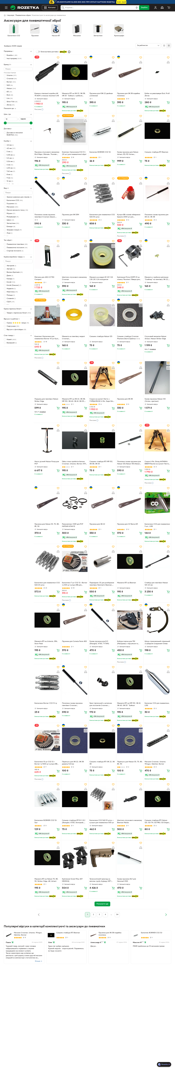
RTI (9, 92)
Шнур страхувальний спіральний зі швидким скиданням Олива (157, 642)
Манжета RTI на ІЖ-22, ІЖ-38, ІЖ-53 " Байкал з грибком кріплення (73, 95)
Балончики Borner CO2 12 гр (46, 703)
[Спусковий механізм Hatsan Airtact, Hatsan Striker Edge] (157, 315)
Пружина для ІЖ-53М (70, 214)
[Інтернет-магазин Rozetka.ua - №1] (24, 7)
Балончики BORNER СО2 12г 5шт (46, 821)
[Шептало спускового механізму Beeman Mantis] (130, 799)
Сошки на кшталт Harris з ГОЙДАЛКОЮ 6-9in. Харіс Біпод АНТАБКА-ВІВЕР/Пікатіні (102, 400)
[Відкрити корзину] (168, 7)
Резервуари (13, 217)
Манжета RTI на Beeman (126, 583)
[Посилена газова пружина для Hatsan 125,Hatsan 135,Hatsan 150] (130, 440)
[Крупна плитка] (164, 45)
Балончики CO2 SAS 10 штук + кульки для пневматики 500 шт (102, 821)
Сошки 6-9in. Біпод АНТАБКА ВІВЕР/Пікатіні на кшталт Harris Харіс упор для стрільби (157, 463)
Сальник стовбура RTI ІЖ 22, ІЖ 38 (102, 763)
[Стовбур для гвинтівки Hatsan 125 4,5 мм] (157, 561)
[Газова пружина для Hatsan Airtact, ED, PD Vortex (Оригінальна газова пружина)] (130, 130)
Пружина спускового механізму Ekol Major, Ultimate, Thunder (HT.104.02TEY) (47, 153)
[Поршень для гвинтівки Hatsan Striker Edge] (47, 377)
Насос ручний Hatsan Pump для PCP (47, 463)
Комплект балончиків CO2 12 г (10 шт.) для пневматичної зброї (74, 153)
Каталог (52, 8)
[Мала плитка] (168, 45)
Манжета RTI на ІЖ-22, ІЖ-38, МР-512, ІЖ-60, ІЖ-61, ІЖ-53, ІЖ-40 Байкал (73, 400)
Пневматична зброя (23, 15)
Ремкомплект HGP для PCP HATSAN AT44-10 (72, 525)
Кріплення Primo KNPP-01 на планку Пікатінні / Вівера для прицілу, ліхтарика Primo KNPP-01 (129, 279)
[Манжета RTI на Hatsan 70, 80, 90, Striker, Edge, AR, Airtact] (47, 857)
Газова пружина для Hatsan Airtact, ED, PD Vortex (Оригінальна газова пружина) (129, 153)
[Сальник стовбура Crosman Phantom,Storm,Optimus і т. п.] (130, 315)
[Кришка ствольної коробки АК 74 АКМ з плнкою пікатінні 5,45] (47, 72)
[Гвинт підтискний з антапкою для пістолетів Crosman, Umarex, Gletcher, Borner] (102, 681)
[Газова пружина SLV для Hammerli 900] (130, 857)
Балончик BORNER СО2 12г (100, 152)
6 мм (10, 165)
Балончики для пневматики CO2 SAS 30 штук (102, 216)
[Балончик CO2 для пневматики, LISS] (157, 681)
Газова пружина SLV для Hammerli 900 (126, 880)
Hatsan (11, 88)
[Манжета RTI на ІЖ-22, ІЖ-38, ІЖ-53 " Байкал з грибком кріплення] (75, 72)
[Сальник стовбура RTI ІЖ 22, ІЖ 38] (102, 740)
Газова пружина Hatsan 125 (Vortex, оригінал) (155, 400)
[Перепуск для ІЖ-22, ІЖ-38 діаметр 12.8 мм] (75, 740)
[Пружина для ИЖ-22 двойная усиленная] (102, 72)
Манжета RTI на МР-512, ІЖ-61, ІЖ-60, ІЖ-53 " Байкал (129, 704)
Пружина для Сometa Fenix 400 (74, 641)
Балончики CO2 (15, 200)
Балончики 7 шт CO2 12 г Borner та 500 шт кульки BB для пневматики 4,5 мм (74, 584)
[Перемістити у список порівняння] (58, 62)
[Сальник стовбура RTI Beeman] (157, 130)
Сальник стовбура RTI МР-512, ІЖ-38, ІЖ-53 (101, 463)
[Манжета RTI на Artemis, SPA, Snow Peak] (47, 619)
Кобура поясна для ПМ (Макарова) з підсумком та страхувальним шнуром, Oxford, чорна (129, 643)
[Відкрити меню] (6, 7)
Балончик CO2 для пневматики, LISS (157, 704)
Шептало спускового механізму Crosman (74, 278)
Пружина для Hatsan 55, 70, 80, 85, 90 (47, 525)
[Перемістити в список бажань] (58, 57)
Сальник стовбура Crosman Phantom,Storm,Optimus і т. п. (128, 338)
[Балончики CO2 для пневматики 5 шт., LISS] (157, 502)
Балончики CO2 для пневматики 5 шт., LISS (157, 525)
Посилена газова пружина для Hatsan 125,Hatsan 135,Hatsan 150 (129, 463)
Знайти (144, 8)
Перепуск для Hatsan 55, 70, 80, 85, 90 (129, 763)
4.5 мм (11, 148)
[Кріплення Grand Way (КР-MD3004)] (75, 857)
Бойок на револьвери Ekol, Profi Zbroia (157, 95)
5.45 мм (11, 155)
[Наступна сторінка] (166, 914)
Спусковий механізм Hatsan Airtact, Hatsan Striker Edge (155, 338)
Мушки (11, 213)
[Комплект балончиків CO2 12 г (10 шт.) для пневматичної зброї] (75, 130)
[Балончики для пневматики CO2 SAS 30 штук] (102, 193)
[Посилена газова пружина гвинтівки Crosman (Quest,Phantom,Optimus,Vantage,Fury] (75, 681)
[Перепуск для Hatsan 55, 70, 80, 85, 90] (130, 740)
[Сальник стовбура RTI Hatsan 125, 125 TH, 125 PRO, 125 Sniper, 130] (157, 799)
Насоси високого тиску (17, 210)
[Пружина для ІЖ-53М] (75, 193)
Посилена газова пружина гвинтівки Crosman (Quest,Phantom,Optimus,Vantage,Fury (74, 705)
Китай (11, 282)
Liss (10, 98)
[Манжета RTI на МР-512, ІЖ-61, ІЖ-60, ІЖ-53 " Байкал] (130, 681)
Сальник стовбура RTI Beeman (156, 152)
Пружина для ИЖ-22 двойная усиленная (101, 95)
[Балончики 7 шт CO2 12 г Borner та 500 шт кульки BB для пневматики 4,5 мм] (75, 561)
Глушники (12, 203)
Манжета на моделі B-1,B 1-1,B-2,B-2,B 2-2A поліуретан (101, 278)
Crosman (12, 78)
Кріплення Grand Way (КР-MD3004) (72, 880)
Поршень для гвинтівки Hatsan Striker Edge (46, 400)
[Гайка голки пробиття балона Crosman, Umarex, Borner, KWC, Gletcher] (75, 440)
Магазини (12, 207)
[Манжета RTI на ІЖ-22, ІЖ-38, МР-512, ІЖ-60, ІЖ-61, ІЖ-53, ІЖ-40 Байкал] (75, 377)
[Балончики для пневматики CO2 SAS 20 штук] (47, 561)
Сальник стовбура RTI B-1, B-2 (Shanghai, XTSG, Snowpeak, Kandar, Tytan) (73, 822)
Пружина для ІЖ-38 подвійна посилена (128, 95)
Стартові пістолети (15, 251)
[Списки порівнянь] (162, 7)
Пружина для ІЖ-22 (97, 524)
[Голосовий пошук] (136, 7)
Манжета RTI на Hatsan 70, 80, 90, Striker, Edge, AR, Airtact (46, 880)
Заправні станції (14, 230)
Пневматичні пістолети (17, 247)
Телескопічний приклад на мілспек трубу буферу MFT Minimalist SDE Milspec (100, 880)
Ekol (10, 95)
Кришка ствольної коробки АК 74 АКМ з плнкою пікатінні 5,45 (47, 95)
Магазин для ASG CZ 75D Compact (44, 278)
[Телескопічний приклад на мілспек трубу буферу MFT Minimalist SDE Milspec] (102, 857)
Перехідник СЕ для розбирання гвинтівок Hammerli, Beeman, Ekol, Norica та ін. (102, 584)
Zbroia (11, 105)
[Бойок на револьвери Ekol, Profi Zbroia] (157, 72)
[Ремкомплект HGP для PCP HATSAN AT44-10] (75, 502)
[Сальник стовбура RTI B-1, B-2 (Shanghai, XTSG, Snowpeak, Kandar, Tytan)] (75, 799)
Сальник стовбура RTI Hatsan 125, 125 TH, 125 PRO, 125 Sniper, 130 (157, 822)
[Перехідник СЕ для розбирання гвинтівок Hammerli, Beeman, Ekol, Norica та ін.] (102, 561)
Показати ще (9, 108)
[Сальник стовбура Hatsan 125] (102, 315)
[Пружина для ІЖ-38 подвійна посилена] (130, 72)
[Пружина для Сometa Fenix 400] (75, 619)
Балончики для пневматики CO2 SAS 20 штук (47, 584)
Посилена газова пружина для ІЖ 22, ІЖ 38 (156, 216)
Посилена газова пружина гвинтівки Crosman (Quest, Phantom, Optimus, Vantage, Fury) (45, 216)
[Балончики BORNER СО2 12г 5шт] (47, 799)
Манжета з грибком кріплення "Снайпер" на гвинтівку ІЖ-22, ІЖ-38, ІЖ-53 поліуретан (156, 279)
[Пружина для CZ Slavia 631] (130, 502)
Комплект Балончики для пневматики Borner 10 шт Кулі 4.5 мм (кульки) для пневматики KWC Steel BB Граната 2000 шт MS (47, 338)
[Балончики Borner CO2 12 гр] (47, 681)
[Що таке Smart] (69, 52)
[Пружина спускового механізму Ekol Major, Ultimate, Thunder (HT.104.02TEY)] (47, 130)
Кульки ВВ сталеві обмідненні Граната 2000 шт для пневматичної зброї (128, 216)
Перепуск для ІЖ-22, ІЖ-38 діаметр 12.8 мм (73, 763)
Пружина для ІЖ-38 (125, 399)
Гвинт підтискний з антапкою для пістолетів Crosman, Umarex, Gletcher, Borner (101, 705)
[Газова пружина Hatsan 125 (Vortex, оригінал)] (157, 377)
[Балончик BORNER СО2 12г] (102, 130)
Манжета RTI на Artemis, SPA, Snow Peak (46, 642)
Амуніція (10, 15)
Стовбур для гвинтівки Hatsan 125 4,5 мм (156, 584)
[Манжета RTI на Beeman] (130, 561)
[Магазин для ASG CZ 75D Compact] (47, 255)
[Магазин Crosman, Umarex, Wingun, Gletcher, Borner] (157, 740)
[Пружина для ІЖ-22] (102, 502)
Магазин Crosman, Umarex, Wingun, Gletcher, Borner (155, 763)
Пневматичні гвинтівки (17, 244)
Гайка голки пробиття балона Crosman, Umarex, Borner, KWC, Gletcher (74, 463)
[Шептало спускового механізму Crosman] (75, 255)
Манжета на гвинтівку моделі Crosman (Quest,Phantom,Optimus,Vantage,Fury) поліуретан (74, 338)
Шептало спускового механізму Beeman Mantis (129, 821)
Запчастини (13, 223)
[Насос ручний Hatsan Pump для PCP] (47, 440)
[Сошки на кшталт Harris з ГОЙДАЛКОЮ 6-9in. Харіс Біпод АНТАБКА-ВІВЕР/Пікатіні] (102, 377)
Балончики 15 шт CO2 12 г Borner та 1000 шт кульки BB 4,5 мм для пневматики (46, 763)
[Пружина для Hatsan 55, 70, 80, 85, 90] (47, 502)
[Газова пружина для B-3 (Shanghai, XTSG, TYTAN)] (102, 619)
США (10, 302)
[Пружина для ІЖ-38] (130, 377)
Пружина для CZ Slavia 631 (127, 524)
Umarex (11, 75)
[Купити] (58, 103)
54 (117, 914)
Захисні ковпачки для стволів (19, 197)
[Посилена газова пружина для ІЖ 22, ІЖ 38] (157, 193)
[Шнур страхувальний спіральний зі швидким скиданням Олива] (157, 619)
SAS (10, 85)
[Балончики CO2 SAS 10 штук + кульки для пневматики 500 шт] (102, 799)
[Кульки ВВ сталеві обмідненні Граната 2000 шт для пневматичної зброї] (130, 193)
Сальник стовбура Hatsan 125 (101, 336)
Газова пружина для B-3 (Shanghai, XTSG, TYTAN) (99, 642)
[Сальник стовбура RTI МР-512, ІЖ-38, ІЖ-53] (102, 440)
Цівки (10, 220)
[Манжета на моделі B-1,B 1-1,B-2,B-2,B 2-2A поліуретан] (102, 255)
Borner (11, 82)
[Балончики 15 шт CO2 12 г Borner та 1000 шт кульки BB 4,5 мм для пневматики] (47, 740)
